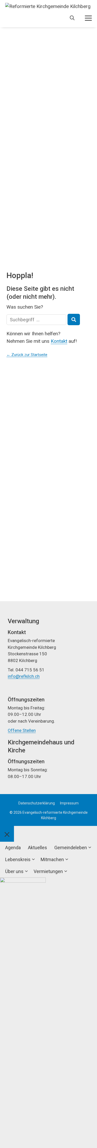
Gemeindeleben (70, 847)
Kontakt (59, 341)
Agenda (13, 847)
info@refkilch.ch (24, 676)
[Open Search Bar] (72, 18)
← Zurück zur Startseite (26, 354)
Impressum (69, 803)
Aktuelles (37, 847)
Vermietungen (48, 871)
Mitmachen (52, 859)
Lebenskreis (18, 859)
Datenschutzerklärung (36, 803)
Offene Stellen (22, 730)
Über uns (14, 871)
